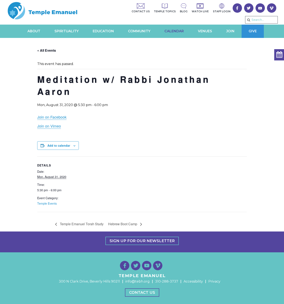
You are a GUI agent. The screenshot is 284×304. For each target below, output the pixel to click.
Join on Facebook (52, 117)
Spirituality (66, 31)
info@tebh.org (137, 281)
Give (253, 31)
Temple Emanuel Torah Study (81, 223)
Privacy (214, 281)
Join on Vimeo (49, 126)
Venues (205, 31)
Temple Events (47, 203)
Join (230, 31)
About (33, 31)
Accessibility (193, 281)
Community (139, 31)
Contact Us (142, 292)
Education (103, 31)
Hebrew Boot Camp (123, 223)
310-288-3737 (166, 281)
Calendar (174, 31)
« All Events (46, 50)
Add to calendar (58, 145)
